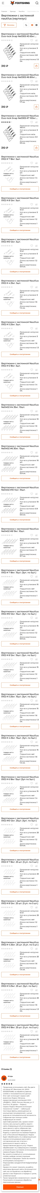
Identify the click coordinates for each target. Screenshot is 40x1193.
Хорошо (20, 1187)
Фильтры (10, 25)
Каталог (3, 3)
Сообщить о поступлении (20, 189)
